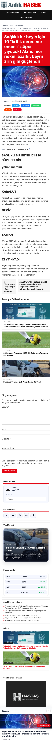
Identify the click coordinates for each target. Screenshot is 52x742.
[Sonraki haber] (45, 532)
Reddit (8, 110)
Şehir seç (10, 494)
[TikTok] (33, 515)
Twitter (15, 106)
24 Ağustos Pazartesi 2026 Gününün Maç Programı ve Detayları (25, 611)
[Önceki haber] (39, 532)
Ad (4, 429)
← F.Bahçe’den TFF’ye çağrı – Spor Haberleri (9, 287)
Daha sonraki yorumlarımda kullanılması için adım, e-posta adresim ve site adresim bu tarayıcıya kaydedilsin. (26, 463)
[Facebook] (6, 515)
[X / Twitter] (13, 515)
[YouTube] (26, 515)
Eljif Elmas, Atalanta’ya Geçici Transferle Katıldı (22, 620)
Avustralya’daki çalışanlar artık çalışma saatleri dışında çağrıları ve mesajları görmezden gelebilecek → (33, 285)
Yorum (5, 407)
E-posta (6, 439)
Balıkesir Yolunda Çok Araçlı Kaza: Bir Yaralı (21, 615)
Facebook (25, 106)
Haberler (5, 26)
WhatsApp (36, 106)
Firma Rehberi (30, 12)
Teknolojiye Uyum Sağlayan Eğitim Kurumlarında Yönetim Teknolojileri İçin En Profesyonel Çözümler (26, 607)
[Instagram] (19, 515)
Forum (43, 12)
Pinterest (17, 110)
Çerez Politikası (26, 18)
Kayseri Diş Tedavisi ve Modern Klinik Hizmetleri (23, 618)
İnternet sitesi (8, 448)
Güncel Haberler (12, 12)
